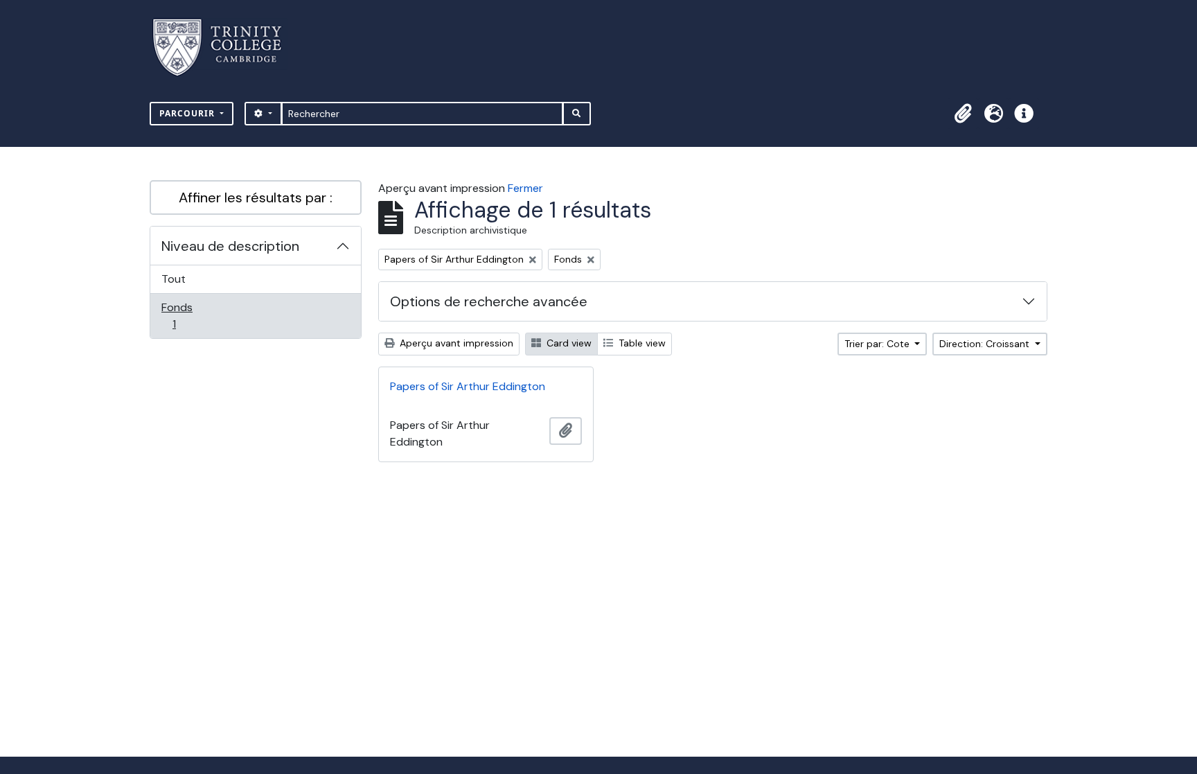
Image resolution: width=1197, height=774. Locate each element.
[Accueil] (225, 47)
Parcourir (188, 113)
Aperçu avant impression (455, 343)
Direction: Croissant (985, 343)
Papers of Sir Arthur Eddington (467, 386)
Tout (173, 279)
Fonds (189, 315)
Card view (568, 343)
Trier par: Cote (878, 343)
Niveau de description (230, 246)
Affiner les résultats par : (255, 197)
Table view (641, 343)
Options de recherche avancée (488, 301)
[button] (963, 113)
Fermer (525, 188)
